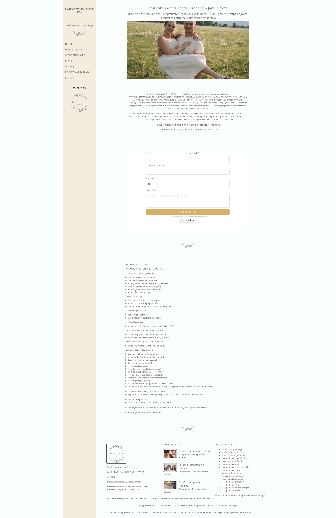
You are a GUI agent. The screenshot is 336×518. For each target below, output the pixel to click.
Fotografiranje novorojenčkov (234, 458)
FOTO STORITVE (74, 49)
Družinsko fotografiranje (232, 452)
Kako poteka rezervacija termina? (143, 277)
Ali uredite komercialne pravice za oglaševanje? (149, 337)
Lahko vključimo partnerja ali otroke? (144, 317)
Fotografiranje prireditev (232, 481)
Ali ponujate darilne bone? (139, 292)
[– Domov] (79, 103)
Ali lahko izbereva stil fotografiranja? (144, 369)
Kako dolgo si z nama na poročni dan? (145, 371)
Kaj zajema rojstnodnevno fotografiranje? (146, 345)
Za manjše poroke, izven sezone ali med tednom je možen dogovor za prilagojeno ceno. (167, 407)
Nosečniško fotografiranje (233, 455)
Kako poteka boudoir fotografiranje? (144, 354)
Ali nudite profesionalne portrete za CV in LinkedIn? (151, 326)
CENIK (68, 60)
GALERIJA (70, 66)
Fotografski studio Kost (149, 505)
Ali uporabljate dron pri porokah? (143, 303)
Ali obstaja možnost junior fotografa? (144, 289)
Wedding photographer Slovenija (222, 505)
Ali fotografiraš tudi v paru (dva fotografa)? (147, 357)
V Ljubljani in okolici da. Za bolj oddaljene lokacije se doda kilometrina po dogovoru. (166, 394)
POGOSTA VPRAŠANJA (77, 72)
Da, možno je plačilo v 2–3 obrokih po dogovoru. (150, 402)
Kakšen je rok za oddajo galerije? (142, 360)
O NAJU (69, 43)
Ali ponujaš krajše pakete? (139, 380)
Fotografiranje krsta (230, 464)
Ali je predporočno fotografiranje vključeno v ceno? (151, 383)
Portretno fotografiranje (232, 476)
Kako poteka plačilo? (137, 399)
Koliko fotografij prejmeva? (140, 363)
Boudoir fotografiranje (231, 473)
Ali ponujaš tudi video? (138, 366)
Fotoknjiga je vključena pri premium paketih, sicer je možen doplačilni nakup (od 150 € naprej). (171, 386)
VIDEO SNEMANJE (75, 55)
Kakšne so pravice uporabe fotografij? (145, 286)
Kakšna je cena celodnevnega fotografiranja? (148, 377)
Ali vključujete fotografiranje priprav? (144, 300)
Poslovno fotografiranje (232, 461)
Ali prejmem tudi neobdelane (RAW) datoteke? (148, 283)
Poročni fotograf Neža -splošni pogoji (123, 481)
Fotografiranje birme (230, 470)
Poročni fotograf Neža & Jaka (120, 467)
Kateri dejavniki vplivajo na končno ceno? (146, 391)
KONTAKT (70, 77)
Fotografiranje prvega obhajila (235, 467)
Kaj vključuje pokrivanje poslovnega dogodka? (148, 334)
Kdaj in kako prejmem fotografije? (143, 280)
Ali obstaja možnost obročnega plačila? (145, 374)
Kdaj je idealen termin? (138, 314)
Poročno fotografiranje (231, 449)
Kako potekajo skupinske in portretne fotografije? (150, 306)
